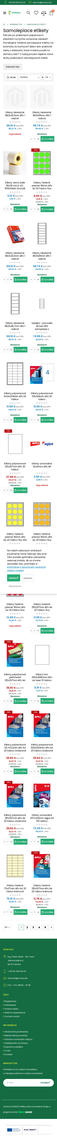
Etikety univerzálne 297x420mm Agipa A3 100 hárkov (42, 818)
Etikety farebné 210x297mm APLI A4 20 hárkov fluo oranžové (42, 607)
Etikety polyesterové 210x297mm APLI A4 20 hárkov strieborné (15, 818)
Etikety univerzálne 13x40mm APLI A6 (42, 465)
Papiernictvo (16, 24)
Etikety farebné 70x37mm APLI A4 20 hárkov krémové (15, 888)
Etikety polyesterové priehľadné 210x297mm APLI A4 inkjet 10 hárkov (15, 677)
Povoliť (14, 578)
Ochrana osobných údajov (18, 1039)
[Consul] (25, 1112)
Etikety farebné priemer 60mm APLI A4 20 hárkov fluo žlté (15, 537)
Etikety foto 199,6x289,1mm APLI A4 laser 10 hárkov (42, 677)
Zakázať (27, 578)
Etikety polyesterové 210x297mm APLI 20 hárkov (15, 466)
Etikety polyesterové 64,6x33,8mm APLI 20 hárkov (15, 396)
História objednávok (14, 1012)
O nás (7, 1050)
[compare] (44, 12)
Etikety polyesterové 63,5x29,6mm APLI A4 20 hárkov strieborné (42, 747)
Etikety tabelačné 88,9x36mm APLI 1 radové (42, 115)
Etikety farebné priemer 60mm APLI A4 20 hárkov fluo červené (15, 607)
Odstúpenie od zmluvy (16, 1043)
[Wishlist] (36, 13)
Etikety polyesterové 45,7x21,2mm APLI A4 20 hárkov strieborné (15, 747)
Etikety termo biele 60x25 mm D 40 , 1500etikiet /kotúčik (15, 185)
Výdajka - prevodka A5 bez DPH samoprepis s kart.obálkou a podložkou (42, 326)
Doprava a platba (13, 1046)
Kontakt (8, 1054)
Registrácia (10, 1001)
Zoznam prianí (12, 1016)
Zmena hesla (11, 1008)
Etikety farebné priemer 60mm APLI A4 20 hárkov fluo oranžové (42, 537)
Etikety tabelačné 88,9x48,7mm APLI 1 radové (15, 326)
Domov (4, 24)
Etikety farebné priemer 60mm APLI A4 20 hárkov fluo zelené (42, 185)
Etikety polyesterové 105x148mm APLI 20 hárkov (42, 396)
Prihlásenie (10, 1005)
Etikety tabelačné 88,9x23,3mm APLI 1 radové (15, 115)
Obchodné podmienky (16, 1031)
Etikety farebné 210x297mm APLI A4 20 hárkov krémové (42, 888)
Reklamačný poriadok (15, 1035)
